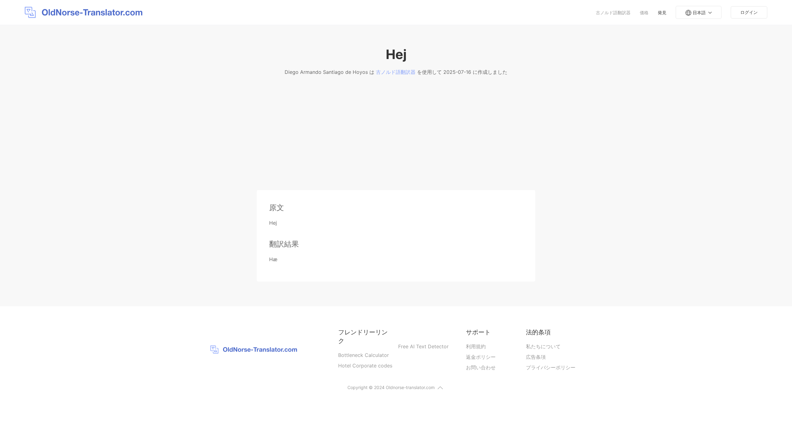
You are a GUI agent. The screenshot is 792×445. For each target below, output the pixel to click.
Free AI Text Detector (423, 346)
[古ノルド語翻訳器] (85, 12)
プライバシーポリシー (550, 367)
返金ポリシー (481, 357)
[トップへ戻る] (440, 388)
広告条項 (536, 357)
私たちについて (543, 346)
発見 (662, 12)
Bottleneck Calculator (363, 355)
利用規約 (476, 346)
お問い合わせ (481, 367)
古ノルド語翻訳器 (613, 12)
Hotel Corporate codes (365, 365)
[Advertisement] (396, 143)
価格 (644, 12)
